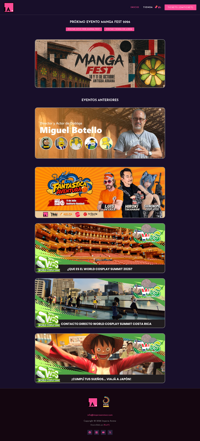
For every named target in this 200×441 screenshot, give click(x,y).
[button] (179, 7)
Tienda (148, 7)
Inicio (135, 7)
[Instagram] (96, 432)
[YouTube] (103, 432)
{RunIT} (106, 425)
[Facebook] (89, 432)
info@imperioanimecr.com (100, 415)
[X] (110, 432)
